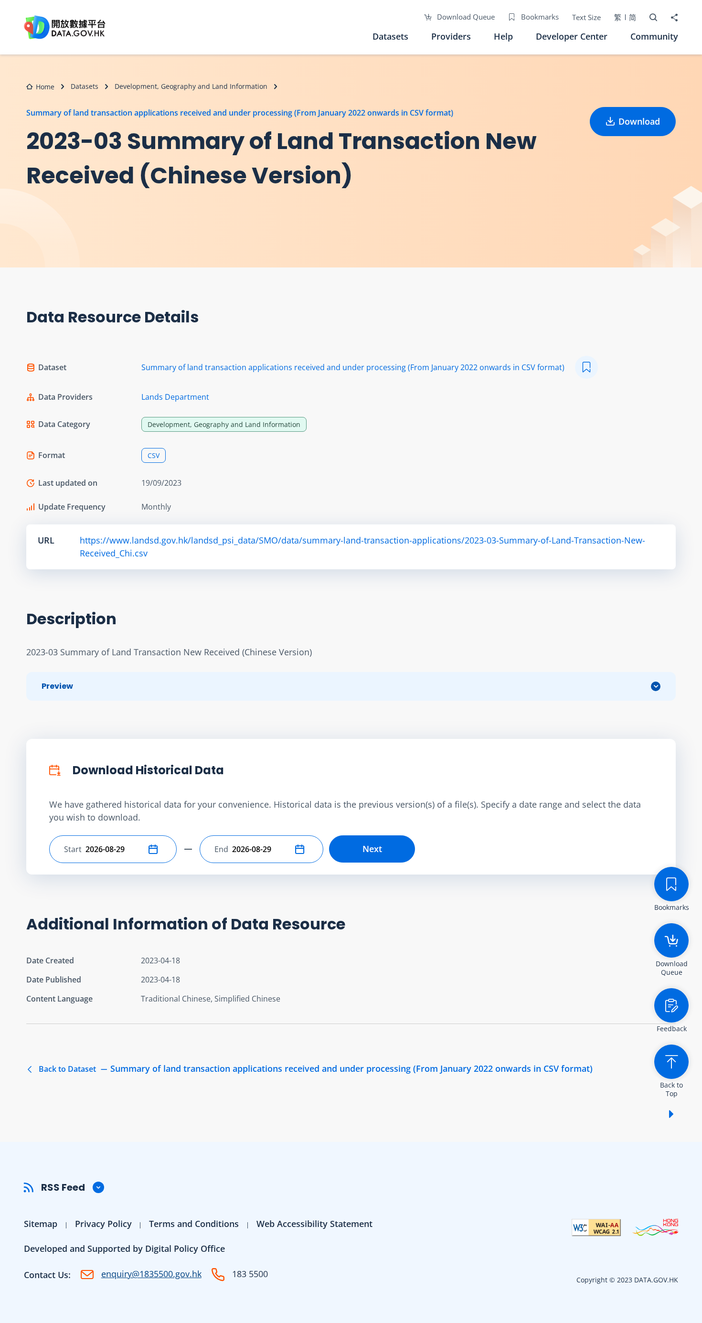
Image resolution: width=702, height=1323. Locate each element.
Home (45, 86)
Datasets (390, 36)
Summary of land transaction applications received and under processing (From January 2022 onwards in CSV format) (239, 112)
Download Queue (465, 16)
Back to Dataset (315, 1069)
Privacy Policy (103, 1223)
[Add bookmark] (586, 367)
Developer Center (571, 36)
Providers (451, 36)
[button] (155, 849)
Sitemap (40, 1223)
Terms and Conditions (194, 1223)
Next (372, 848)
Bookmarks (539, 16)
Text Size (586, 17)
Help (503, 36)
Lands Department (175, 397)
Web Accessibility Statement (314, 1223)
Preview (57, 686)
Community (654, 36)
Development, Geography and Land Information (191, 86)
